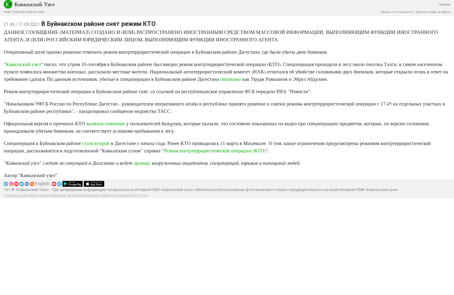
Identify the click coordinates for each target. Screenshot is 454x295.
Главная (444, 4)
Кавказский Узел (35, 4)
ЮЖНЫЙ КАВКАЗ (24, 12)
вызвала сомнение (105, 123)
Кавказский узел (23, 64)
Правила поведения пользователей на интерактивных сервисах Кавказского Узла (76, 195)
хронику (142, 163)
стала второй (95, 143)
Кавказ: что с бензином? (397, 12)
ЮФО (41, 12)
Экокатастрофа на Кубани (433, 12)
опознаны (230, 79)
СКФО (7, 12)
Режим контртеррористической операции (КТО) (215, 150)
